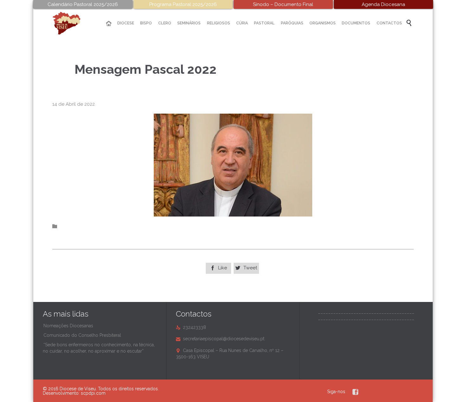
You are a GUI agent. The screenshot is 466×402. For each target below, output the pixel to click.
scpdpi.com (93, 393)
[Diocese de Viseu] (71, 23)
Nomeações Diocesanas (68, 325)
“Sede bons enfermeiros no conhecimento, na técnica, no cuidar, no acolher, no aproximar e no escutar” (99, 348)
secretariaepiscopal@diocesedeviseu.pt (220, 338)
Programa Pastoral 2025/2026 (183, 4)
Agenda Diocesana (383, 4)
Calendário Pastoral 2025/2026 (83, 4)
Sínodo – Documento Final (283, 4)
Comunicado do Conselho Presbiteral (82, 335)
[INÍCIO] (108, 24)
